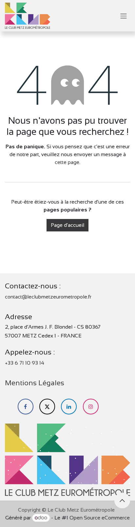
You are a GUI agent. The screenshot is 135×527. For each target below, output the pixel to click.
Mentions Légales (34, 383)
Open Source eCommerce (99, 517)
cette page (67, 162)
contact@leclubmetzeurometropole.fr (48, 297)
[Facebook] (25, 406)
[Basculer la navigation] (123, 16)
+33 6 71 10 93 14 (24, 363)
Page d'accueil (67, 225)
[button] (122, 500)
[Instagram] (91, 406)
